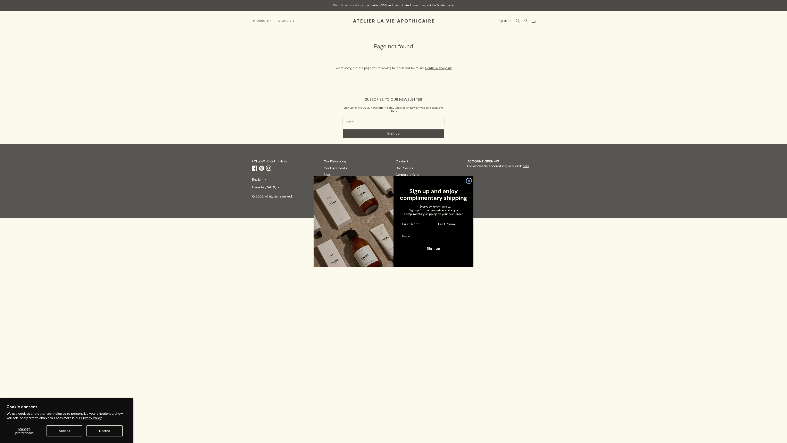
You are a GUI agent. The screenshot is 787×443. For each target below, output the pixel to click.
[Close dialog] (468, 180)
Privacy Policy (91, 418)
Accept (64, 431)
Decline (104, 431)
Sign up (433, 248)
